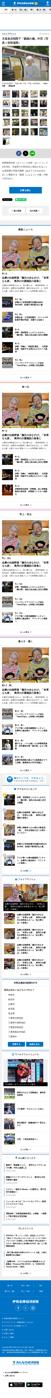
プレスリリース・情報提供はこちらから (18, 1322)
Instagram (33, 1308)
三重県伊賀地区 (15, 1027)
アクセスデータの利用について (15, 1326)
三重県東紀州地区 (17, 1032)
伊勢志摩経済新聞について (14, 1318)
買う (32, 10)
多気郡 (11, 1009)
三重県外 (12, 1036)
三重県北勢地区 (15, 1018)
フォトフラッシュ (9, 33)
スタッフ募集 (9, 1337)
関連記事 (12, 86)
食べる (14, 10)
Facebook (18, 1308)
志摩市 (11, 1004)
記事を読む (25, 190)
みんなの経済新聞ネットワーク (25, 1363)
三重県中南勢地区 (17, 1022)
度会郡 (11, 1013)
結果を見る (35, 1044)
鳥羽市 (11, 999)
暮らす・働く (41, 10)
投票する (16, 1044)
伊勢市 (11, 995)
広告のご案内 (9, 1333)
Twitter (25, 1308)
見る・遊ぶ (23, 10)
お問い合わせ (9, 1330)
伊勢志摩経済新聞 (23, 3)
